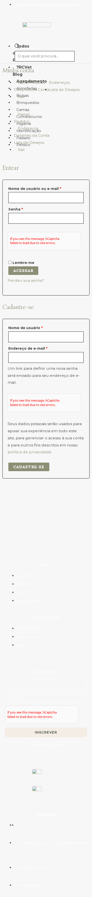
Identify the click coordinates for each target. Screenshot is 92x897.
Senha (26, 208)
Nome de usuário (36, 327)
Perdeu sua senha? (26, 280)
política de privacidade (29, 452)
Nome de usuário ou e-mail (45, 188)
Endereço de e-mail (38, 348)
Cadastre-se (28, 467)
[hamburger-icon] (6, 45)
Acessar (23, 270)
